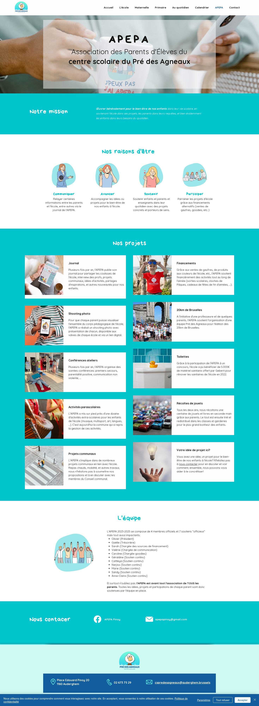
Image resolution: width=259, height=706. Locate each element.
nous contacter (188, 464)
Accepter (243, 700)
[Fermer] (255, 700)
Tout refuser (223, 700)
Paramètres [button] (203, 700)
